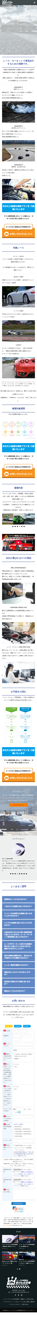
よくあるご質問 (25, 1301)
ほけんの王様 (8, 1225)
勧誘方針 (33, 1301)
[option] (7, 519)
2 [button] (15, 526)
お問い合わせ (25, 1304)
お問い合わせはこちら (18, 39)
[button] (18, 899)
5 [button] (21, 526)
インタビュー (17, 1301)
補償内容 (23, 1299)
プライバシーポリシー (15, 1304)
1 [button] (12, 526)
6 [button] (24, 526)
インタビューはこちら (18, 805)
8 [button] (26, 873)
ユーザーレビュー (8, 1301)
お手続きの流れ (30, 1299)
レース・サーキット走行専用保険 (11, 1299)
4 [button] (19, 526)
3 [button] (17, 526)
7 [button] (24, 873)
